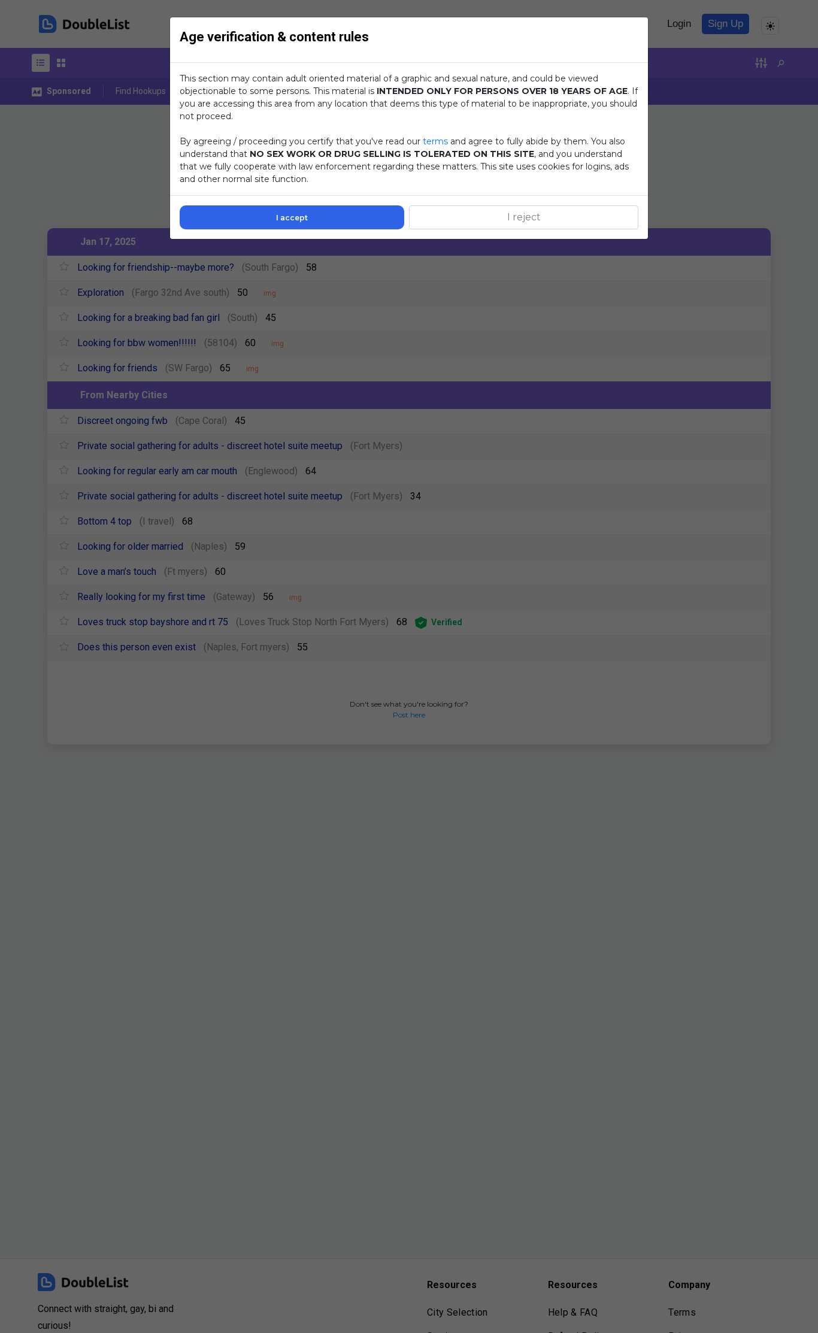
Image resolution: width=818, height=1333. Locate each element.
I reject (524, 217)
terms (435, 141)
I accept (292, 217)
